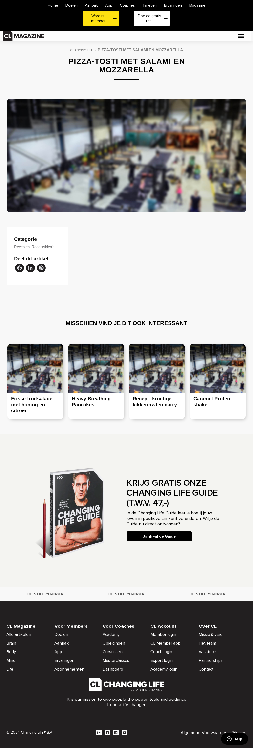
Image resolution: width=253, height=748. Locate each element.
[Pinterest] (41, 269)
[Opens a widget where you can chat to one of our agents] (234, 739)
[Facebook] (19, 269)
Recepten (22, 247)
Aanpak (91, 5)
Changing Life (81, 50)
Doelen (71, 5)
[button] (241, 36)
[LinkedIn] (30, 269)
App (108, 5)
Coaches (127, 5)
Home (53, 5)
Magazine (197, 5)
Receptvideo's (43, 247)
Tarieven (149, 5)
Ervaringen (173, 5)
